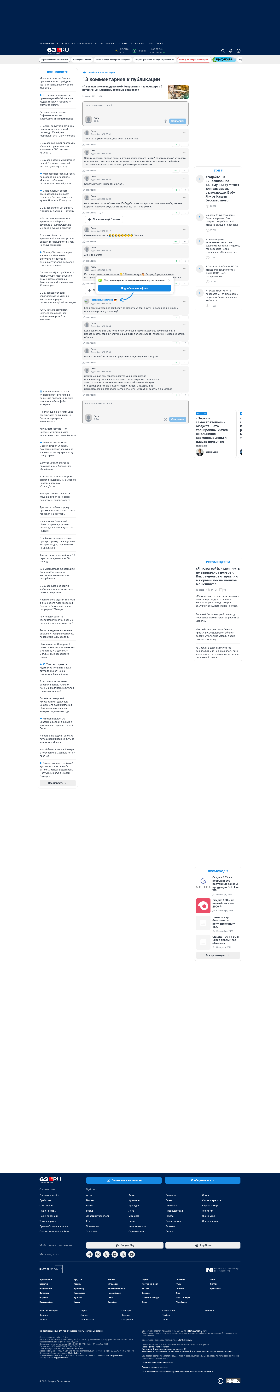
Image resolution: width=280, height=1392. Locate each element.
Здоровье (91, 1231)
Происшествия (174, 1210)
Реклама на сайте (50, 1195)
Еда (88, 1221)
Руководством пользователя (155, 1347)
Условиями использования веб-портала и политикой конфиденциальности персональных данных (187, 1351)
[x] (123, 1254)
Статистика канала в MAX (54, 1231)
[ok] (106, 1254)
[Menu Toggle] (41, 50)
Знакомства (84, 43)
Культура (133, 1205)
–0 (184, 144)
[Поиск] (223, 50)
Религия (170, 1226)
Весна (89, 1205)
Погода (98, 43)
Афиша (110, 43)
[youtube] (131, 1254)
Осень (169, 1200)
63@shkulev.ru (74, 1353)
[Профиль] (238, 50)
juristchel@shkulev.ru (114, 1355)
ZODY (152, 43)
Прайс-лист (46, 1200)
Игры (160, 43)
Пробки (140, 50)
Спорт (205, 1195)
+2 (176, 343)
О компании (46, 1205)
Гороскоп (122, 43)
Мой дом (133, 1216)
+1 (176, 170)
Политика (171, 1205)
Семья (169, 1231)
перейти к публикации (101, 72)
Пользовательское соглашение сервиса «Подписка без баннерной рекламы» (177, 1372)
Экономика (208, 1216)
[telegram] (89, 1254)
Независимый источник (102, 300)
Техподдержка (48, 1221)
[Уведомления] (231, 50)
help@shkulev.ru (61, 1358)
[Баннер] (224, 60)
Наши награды (48, 1210)
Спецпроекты (210, 1221)
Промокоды (68, 43)
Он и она (171, 1195)
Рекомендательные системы (155, 1367)
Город (89, 1210)
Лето (131, 1210)
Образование (136, 1231)
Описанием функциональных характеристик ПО (164, 1349)
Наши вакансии (49, 1216)
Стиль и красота (211, 1200)
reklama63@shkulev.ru (197, 1331)
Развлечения (173, 1221)
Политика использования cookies (157, 1363)
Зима (131, 1195)
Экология (207, 1210)
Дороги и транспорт (97, 1216)
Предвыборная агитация (54, 1226)
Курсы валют (139, 43)
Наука (131, 1221)
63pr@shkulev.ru (185, 1340)
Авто (89, 1195)
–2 (184, 241)
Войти (96, 121)
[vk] (98, 1254)
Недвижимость (49, 43)
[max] (114, 1254)
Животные (92, 1226)
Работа (170, 1216)
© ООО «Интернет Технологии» (55, 1381)
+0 (176, 144)
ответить (91, 145)
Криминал (134, 1200)
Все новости (57, 72)
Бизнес (90, 1200)
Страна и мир (210, 1205)
